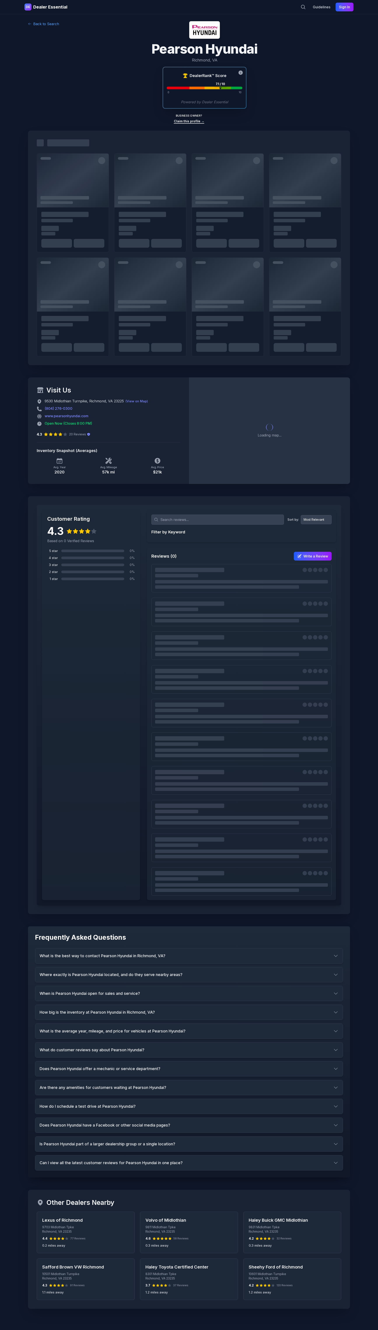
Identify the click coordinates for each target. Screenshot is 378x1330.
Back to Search (46, 24)
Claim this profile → (189, 121)
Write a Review (315, 556)
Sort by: (293, 519)
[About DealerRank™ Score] (240, 72)
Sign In (344, 7)
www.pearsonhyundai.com (66, 416)
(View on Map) (137, 401)
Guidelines (321, 7)
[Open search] (303, 7)
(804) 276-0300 (58, 408)
